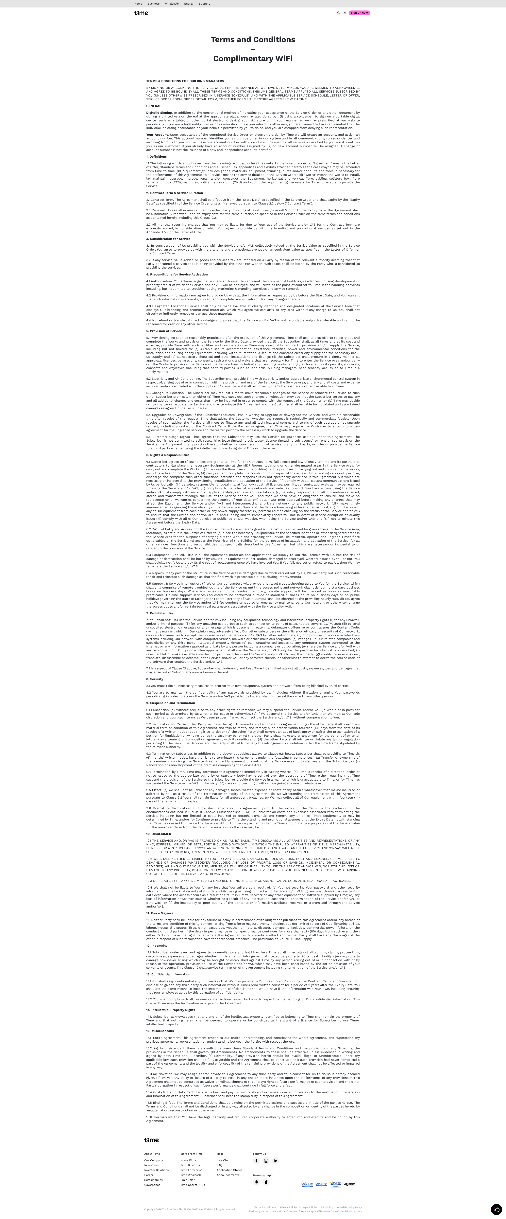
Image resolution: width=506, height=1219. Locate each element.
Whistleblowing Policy (349, 1207)
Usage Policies (309, 1207)
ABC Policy (327, 1207)
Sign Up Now (359, 12)
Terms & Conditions (265, 1207)
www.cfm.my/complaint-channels (342, 1211)
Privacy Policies (288, 1207)
